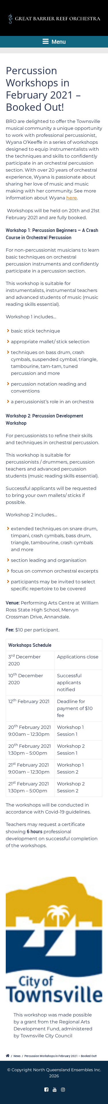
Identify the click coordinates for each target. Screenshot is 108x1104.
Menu (58, 42)
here (71, 198)
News (17, 1056)
